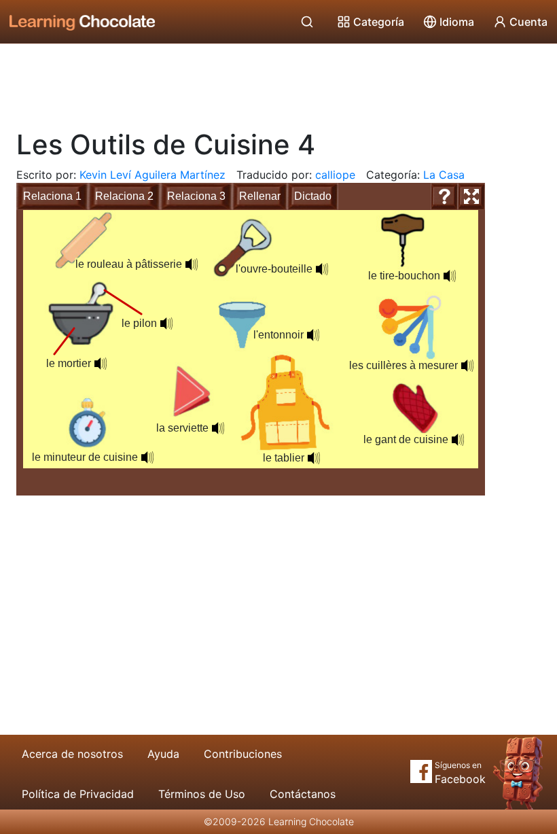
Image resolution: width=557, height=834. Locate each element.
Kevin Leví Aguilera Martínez (152, 174)
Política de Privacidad (78, 794)
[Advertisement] (278, 81)
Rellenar (260, 196)
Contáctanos (303, 794)
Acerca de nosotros (72, 754)
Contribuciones (243, 754)
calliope (335, 174)
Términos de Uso (201, 794)
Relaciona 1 (52, 196)
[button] (147, 457)
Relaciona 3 (196, 196)
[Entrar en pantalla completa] (471, 196)
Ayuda (163, 754)
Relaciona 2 (124, 196)
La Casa (444, 174)
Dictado (312, 196)
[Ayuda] (444, 196)
